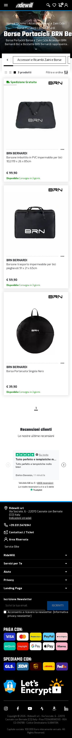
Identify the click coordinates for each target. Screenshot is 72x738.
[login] (66, 5)
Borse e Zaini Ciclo (54, 23)
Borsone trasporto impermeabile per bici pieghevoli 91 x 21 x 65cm (31, 266)
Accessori (34, 23)
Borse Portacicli (26, 28)
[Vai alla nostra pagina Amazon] (54, 708)
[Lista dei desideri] (54, 5)
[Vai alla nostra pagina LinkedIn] (66, 708)
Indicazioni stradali (20, 518)
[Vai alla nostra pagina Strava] (42, 708)
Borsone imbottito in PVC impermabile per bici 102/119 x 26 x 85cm (34, 159)
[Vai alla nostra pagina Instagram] (6, 708)
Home (10, 23)
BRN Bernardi (47, 28)
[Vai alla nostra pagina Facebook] (18, 708)
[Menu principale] (6, 5)
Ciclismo (21, 23)
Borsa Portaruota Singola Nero (25, 371)
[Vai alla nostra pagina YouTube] (30, 708)
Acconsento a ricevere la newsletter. (38, 614)
